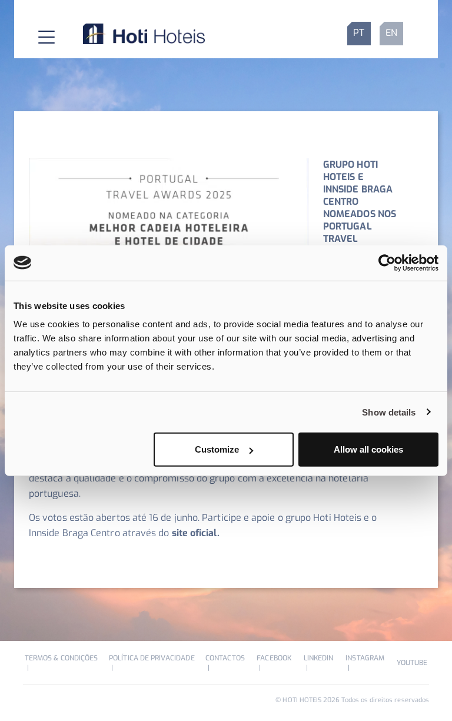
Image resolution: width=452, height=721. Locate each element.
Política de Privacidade (151, 658)
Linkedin (318, 658)
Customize (217, 449)
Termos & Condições (61, 658)
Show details (389, 412)
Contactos (225, 658)
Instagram (364, 658)
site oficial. (196, 533)
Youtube (412, 662)
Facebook (274, 658)
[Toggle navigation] (36, 33)
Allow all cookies (368, 449)
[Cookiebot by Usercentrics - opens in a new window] (386, 262)
